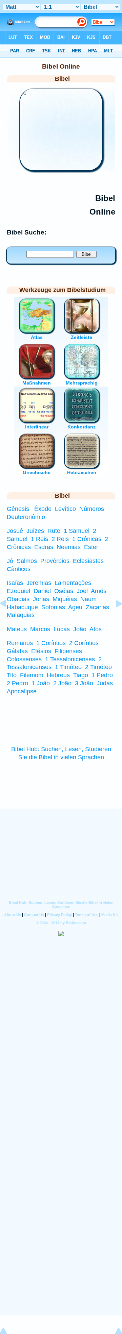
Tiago (80, 675)
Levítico (65, 508)
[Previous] (8, 618)
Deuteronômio (26, 517)
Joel (82, 591)
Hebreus (58, 675)
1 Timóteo (68, 667)
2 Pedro (17, 683)
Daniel (42, 591)
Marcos (40, 629)
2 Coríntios (84, 643)
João (79, 629)
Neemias (69, 547)
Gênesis (18, 508)
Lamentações (73, 582)
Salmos (27, 561)
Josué (15, 530)
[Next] (113, 618)
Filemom (31, 675)
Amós (98, 591)
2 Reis (60, 539)
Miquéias (65, 599)
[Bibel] (61, 168)
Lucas (62, 629)
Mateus (17, 629)
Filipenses (68, 651)
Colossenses (24, 659)
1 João (41, 683)
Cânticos (18, 569)
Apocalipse (22, 691)
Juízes (35, 530)
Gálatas (17, 651)
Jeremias (38, 582)
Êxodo (43, 508)
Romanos (20, 643)
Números (91, 508)
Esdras (43, 547)
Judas (105, 683)
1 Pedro (102, 675)
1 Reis (39, 539)
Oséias (63, 591)
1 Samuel (76, 530)
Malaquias (21, 615)
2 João (62, 683)
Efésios (41, 651)
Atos (95, 629)
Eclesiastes (88, 561)
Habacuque (22, 607)
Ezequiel (18, 591)
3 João (84, 683)
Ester (91, 547)
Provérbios (54, 561)
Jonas (41, 599)
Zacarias (97, 607)
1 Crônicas (86, 539)
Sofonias (53, 607)
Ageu (75, 607)
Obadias (18, 599)
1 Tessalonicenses (70, 659)
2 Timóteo (98, 667)
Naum (88, 599)
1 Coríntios (51, 643)
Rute (53, 530)
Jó (10, 561)
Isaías (15, 582)
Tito (12, 675)
